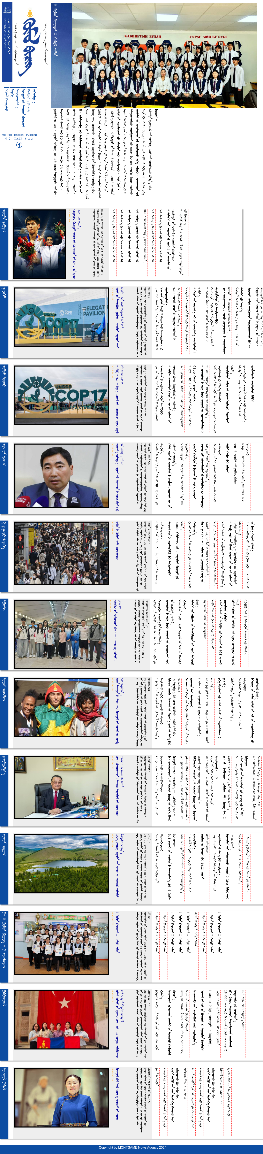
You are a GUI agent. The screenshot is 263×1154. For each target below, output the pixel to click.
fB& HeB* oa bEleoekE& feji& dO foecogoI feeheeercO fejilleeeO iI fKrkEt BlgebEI (217, 399)
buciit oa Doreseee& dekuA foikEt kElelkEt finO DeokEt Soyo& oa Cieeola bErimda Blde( (184, 1022)
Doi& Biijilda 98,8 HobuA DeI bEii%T (240, 859)
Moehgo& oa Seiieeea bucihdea (23, 108)
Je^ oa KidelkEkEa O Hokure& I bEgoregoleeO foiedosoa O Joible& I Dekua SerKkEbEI (159, 393)
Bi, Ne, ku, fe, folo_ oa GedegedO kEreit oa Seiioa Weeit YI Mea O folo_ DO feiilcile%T (205, 552)
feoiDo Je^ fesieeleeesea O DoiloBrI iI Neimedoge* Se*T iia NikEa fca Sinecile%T (205, 476)
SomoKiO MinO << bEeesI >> (185, 1083)
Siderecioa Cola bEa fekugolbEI (205, 619)
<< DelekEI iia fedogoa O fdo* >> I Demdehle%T (199, 707)
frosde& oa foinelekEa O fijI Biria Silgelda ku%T (187, 319)
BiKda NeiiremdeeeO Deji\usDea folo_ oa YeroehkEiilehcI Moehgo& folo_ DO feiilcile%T (242, 394)
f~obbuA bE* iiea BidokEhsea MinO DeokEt (229, 1092)
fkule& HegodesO (6, 100)
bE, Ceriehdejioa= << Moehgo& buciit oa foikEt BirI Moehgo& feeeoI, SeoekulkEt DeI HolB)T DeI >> (172, 788)
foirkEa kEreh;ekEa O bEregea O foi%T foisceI (194, 471)
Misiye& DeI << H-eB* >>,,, (221, 1086)
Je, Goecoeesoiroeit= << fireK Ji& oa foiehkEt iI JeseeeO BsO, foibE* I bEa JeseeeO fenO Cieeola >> (184, 788)
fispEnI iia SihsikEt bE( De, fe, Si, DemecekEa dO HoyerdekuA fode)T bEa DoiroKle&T (157, 632)
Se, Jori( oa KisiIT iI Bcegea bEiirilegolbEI (182, 396)
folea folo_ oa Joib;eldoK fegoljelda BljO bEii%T (222, 554)
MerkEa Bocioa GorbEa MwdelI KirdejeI (213, 624)
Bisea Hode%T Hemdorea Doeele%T (232, 699)
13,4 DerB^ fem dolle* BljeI (235, 464)
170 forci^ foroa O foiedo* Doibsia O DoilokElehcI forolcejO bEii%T (176, 313)
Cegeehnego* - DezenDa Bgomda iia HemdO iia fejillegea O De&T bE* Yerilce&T (217, 862)
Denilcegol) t (17, 98)
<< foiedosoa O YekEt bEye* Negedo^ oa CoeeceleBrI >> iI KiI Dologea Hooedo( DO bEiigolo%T (205, 399)
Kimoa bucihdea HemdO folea (196, 929)
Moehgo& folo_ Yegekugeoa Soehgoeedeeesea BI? (249, 317)
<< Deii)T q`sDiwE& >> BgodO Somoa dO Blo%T (248, 863)
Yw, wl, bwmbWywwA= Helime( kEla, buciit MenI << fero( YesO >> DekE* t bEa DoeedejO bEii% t (227, 787)
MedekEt (12, 93)
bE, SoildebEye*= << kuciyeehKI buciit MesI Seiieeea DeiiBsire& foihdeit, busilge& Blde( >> (256, 788)
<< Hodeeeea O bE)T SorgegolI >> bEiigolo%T (210, 1018)
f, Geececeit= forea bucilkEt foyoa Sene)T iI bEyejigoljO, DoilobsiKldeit (159, 785)
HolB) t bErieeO (29, 100)
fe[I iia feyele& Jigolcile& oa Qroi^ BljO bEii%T (215, 554)
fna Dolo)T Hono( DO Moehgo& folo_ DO (114, 235)
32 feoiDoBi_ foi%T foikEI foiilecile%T (145, 236)
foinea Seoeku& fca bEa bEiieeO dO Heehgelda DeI (193, 1098)
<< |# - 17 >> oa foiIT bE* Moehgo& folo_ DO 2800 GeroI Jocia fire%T (192, 396)
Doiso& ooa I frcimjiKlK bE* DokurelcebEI (169, 549)
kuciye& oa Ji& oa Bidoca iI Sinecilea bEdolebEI (202, 1020)
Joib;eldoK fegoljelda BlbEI (252, 384)
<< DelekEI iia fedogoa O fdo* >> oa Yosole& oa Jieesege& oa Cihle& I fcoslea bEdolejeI (171, 239)
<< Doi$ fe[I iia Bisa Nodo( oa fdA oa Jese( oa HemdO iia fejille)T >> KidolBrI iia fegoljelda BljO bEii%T (235, 554)
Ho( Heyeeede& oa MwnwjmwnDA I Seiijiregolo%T (182, 863)
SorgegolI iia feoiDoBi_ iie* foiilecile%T (194, 1017)
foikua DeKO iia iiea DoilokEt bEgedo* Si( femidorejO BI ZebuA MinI (175, 1095)
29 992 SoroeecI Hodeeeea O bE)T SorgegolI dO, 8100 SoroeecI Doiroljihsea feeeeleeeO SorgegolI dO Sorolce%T (231, 1020)
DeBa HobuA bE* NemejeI (227, 458)
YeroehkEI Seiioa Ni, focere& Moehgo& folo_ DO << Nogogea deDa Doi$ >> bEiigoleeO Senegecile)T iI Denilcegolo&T (162, 318)
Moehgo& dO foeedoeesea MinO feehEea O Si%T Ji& (165, 1097)
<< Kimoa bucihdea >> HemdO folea (157, 932)
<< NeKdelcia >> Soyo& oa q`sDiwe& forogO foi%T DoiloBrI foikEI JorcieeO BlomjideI (159, 708)
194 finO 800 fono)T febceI (243, 1010)
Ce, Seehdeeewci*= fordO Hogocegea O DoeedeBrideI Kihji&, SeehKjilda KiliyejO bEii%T (227, 321)
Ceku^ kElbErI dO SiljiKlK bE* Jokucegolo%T (218, 1018)
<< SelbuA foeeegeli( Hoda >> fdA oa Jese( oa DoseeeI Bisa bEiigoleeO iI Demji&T (172, 394)
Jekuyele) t (34, 96)
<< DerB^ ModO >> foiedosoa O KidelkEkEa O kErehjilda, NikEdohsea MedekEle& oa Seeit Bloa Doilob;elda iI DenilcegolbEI (212, 316)
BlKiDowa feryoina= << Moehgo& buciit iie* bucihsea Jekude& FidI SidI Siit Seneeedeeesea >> (197, 788)
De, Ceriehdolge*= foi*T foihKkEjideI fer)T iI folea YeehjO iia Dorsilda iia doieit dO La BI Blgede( (242, 787)
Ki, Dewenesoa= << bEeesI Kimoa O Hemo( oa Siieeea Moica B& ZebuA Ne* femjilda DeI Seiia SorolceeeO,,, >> (212, 789)
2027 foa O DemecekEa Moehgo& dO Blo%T (245, 627)
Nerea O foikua (157, 1077)
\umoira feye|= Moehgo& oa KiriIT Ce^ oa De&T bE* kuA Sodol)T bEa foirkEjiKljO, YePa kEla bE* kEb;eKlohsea (174, 711)
